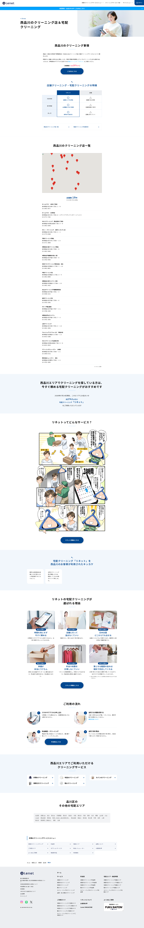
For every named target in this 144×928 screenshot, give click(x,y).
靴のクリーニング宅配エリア (112, 887)
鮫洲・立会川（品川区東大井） (61, 818)
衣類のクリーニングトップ (35, 844)
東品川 (79, 818)
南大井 (37, 820)
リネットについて (86, 900)
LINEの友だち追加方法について (28, 891)
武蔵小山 (43, 815)
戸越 (84, 815)
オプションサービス (56, 848)
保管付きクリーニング (41, 783)
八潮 (58, 820)
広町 (99, 818)
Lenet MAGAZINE (86, 907)
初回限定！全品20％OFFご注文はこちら (72, 8)
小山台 (37, 818)
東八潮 (90, 818)
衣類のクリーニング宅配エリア (112, 880)
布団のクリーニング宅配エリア (112, 885)
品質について (99, 844)
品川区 (44, 862)
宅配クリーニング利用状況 (81, 127)
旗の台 (80, 815)
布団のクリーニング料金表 (87, 885)
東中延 (85, 818)
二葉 (103, 818)
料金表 (53, 844)
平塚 (95, 818)
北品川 (70, 815)
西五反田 (43, 818)
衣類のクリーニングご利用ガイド (66, 903)
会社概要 (22, 893)
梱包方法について (94, 719)
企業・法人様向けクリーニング (66, 893)
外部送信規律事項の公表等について (29, 884)
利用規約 (75, 853)
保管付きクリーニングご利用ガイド (67, 906)
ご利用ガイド (32, 848)
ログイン (140, 2)
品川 (48, 815)
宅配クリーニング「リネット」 (76, 61)
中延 (75, 815)
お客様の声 (99, 848)
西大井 (65, 815)
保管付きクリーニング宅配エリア (113, 882)
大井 (92, 815)
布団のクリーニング (72, 777)
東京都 (40, 862)
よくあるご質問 (32, 853)
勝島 (96, 815)
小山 (106, 815)
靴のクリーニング (71, 783)
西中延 (49, 818)
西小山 (53, 815)
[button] (62, 157)
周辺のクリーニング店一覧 (51, 127)
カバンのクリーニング (103, 777)
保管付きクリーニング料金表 (88, 882)
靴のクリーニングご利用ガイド (66, 911)
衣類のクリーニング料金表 (87, 880)
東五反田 (73, 818)
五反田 (37, 815)
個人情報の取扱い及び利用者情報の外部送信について (32, 881)
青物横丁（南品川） (46, 820)
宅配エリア (76, 844)
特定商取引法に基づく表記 (26, 886)
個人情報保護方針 (24, 878)
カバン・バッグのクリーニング (66, 890)
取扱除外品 (54, 853)
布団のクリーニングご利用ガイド (66, 908)
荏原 (88, 815)
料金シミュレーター (78, 848)
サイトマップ (23, 896)
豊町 (54, 820)
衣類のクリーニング (40, 777)
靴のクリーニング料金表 (87, 887)
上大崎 (101, 815)
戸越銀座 (59, 815)
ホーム (28, 862)
